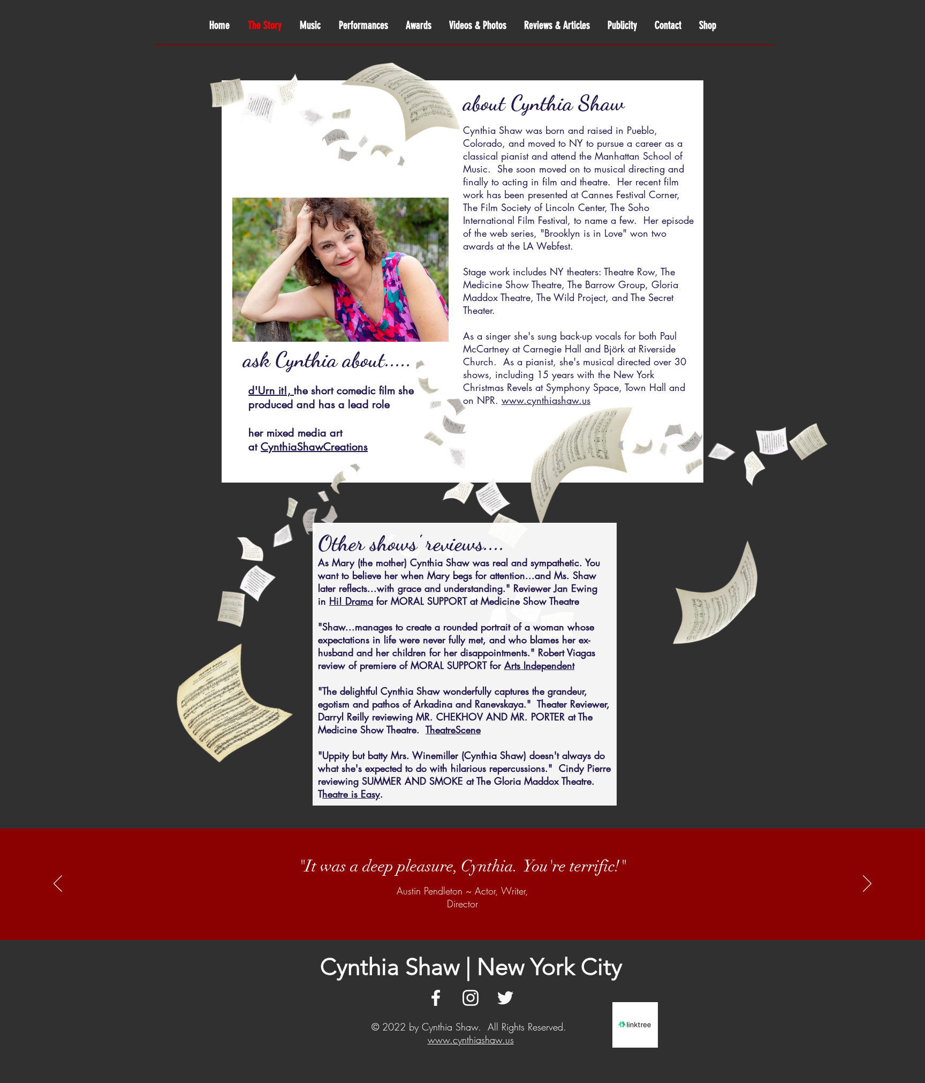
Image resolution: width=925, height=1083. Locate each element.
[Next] (867, 884)
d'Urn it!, (271, 390)
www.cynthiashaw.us (471, 1039)
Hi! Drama (351, 601)
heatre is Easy (351, 793)
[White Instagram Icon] (470, 998)
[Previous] (58, 884)
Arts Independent (539, 665)
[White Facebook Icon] (435, 998)
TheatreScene (453, 729)
